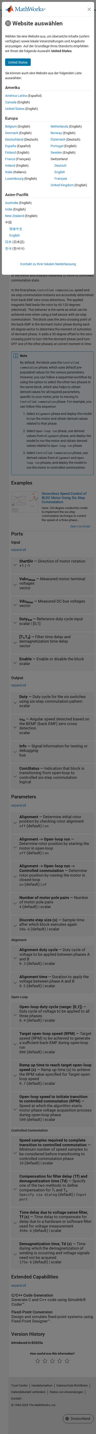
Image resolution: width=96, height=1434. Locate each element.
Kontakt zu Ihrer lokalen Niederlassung (48, 264)
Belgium (11, 126)
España (10, 146)
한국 (8, 248)
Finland (10, 152)
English (60, 172)
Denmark (11, 133)
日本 (8, 242)
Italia (8, 172)
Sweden (56, 152)
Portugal (57, 146)
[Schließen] (89, 9)
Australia (11, 203)
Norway (56, 133)
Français (61, 178)
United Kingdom (62, 185)
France (10, 159)
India (8, 209)
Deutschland (14, 139)
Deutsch (60, 165)
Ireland (10, 165)
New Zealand (14, 216)
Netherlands (59, 126)
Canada (11, 102)
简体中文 (15, 229)
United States (14, 109)
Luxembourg (14, 178)
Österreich (58, 139)
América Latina (16, 96)
